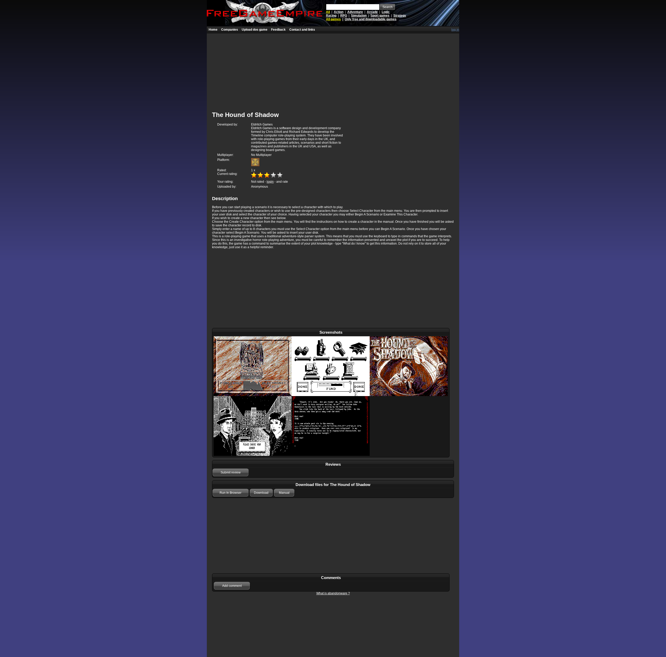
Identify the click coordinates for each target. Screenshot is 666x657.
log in (455, 29)
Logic (386, 12)
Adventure (355, 12)
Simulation (359, 15)
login (270, 181)
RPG (343, 15)
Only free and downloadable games (370, 19)
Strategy (399, 15)
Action (338, 12)
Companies (229, 29)
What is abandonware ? (333, 593)
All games (333, 19)
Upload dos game (254, 29)
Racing (331, 15)
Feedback (278, 29)
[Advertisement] (333, 70)
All (328, 12)
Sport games (379, 15)
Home (213, 29)
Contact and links (302, 29)
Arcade (372, 12)
